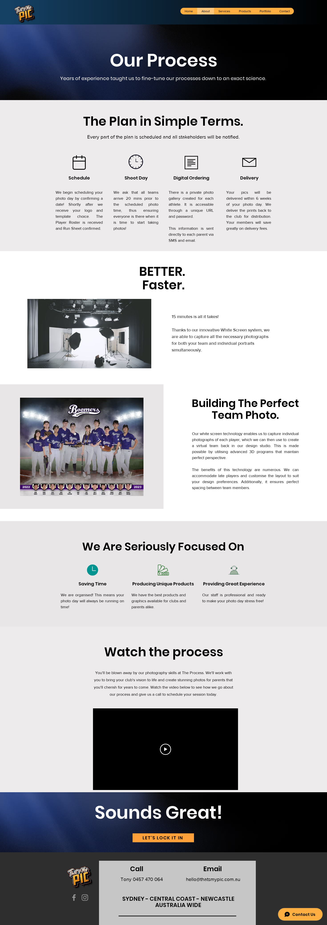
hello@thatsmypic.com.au (213, 879)
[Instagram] (85, 897)
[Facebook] (74, 897)
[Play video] (165, 749)
